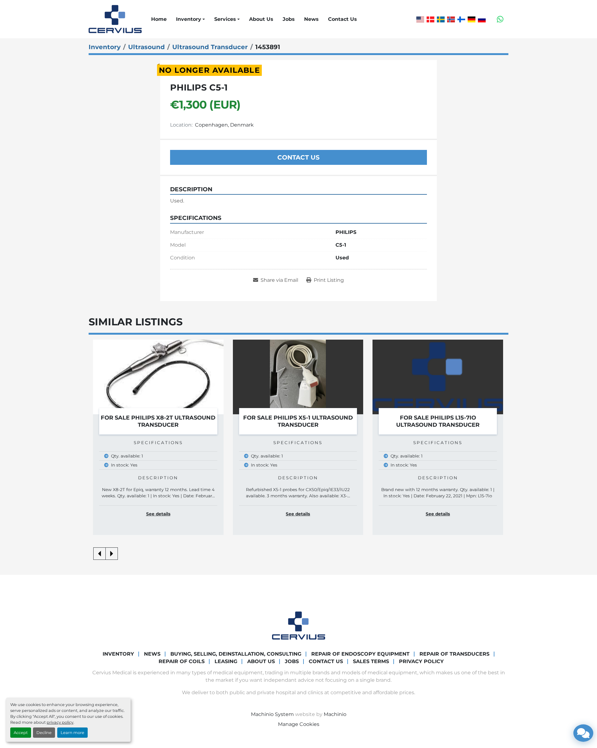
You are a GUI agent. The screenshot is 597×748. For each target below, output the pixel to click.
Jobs (289, 19)
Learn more (72, 732)
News (311, 19)
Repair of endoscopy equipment (360, 654)
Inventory (188, 19)
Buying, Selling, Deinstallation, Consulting (235, 654)
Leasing (226, 661)
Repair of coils (182, 661)
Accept (21, 732)
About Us (261, 19)
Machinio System (272, 714)
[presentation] (99, 553)
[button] (190, 19)
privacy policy (60, 722)
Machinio (335, 714)
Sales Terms (371, 661)
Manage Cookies (298, 724)
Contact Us (342, 19)
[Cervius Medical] (298, 625)
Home (159, 19)
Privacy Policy (421, 661)
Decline (44, 732)
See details (158, 513)
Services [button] (225, 19)
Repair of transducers (454, 654)
